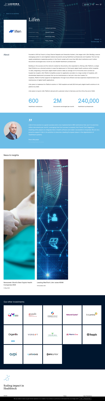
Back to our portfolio (12, 13)
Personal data (87, 398)
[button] (98, 4)
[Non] (103, 398)
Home (5, 395)
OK (81, 398)
